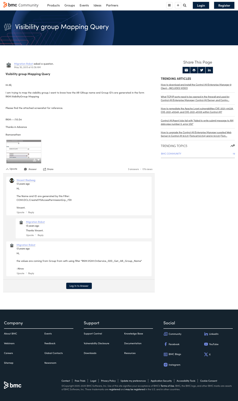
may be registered (135, 389)
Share (50, 169)
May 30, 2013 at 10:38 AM (27, 67)
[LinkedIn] (209, 70)
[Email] (186, 70)
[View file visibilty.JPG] (23, 151)
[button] (38, 159)
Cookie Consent (208, 380)
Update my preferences (133, 380)
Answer (33, 169)
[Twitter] (201, 70)
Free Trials (80, 380)
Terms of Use (167, 385)
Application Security (161, 380)
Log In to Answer (79, 285)
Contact (66, 380)
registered (114, 389)
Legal (93, 380)
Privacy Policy (108, 380)
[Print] (194, 70)
